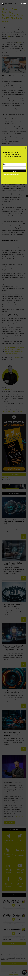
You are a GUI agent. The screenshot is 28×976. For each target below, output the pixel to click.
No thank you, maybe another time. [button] (11, 174)
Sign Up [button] (14, 171)
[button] (26, 148)
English (22, 3)
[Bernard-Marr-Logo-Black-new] (8, 3)
